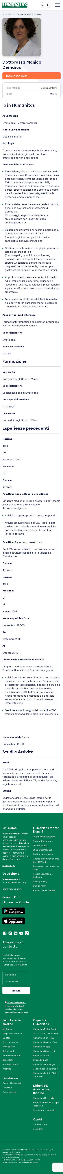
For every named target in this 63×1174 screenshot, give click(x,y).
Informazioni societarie (44, 836)
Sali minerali (8, 1051)
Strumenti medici (10, 1064)
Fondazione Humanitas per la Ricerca (46, 1104)
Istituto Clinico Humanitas (45, 1033)
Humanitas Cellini (41, 1055)
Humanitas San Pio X (43, 1038)
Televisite (7, 1087)
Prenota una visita (16, 76)
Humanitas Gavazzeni (44, 1051)
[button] (57, 5)
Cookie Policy (39, 886)
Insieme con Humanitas (44, 1110)
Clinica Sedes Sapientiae (45, 1068)
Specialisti (7, 1060)
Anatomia (7, 1029)
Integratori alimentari (12, 1033)
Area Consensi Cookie (44, 890)
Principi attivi (8, 1046)
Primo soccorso (10, 1042)
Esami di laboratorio (12, 1083)
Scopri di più (8, 865)
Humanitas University (43, 1098)
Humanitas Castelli (42, 1046)
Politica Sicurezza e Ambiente (43, 875)
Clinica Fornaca (40, 1060)
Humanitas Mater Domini (45, 1029)
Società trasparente (43, 841)
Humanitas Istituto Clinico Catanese (45, 1075)
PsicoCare (38, 1129)
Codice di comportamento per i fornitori (46, 860)
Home (4, 14)
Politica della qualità (43, 854)
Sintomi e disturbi (11, 1055)
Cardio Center (40, 1124)
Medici (12, 14)
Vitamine (6, 1068)
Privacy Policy (40, 881)
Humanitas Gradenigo (44, 1064)
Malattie (6, 1038)
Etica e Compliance (42, 850)
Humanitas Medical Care (45, 1042)
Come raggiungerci (12, 889)
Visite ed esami (9, 1092)
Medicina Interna (49, 88)
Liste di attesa (40, 845)
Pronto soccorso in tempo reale (46, 868)
